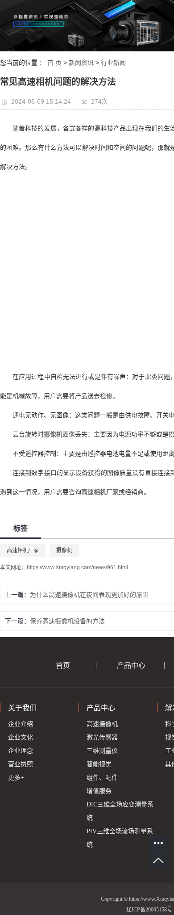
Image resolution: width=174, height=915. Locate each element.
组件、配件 (102, 777)
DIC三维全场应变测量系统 (120, 811)
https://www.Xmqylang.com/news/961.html (77, 567)
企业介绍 (20, 724)
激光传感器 (102, 737)
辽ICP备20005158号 (149, 910)
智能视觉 (99, 764)
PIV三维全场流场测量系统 (120, 838)
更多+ (16, 777)
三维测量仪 (102, 750)
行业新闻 (113, 62)
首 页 (54, 62)
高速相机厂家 (23, 550)
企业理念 (20, 750)
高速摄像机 (102, 724)
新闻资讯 (81, 62)
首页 (63, 665)
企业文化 (20, 737)
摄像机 (64, 550)
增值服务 (99, 791)
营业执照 (20, 764)
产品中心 (131, 665)
